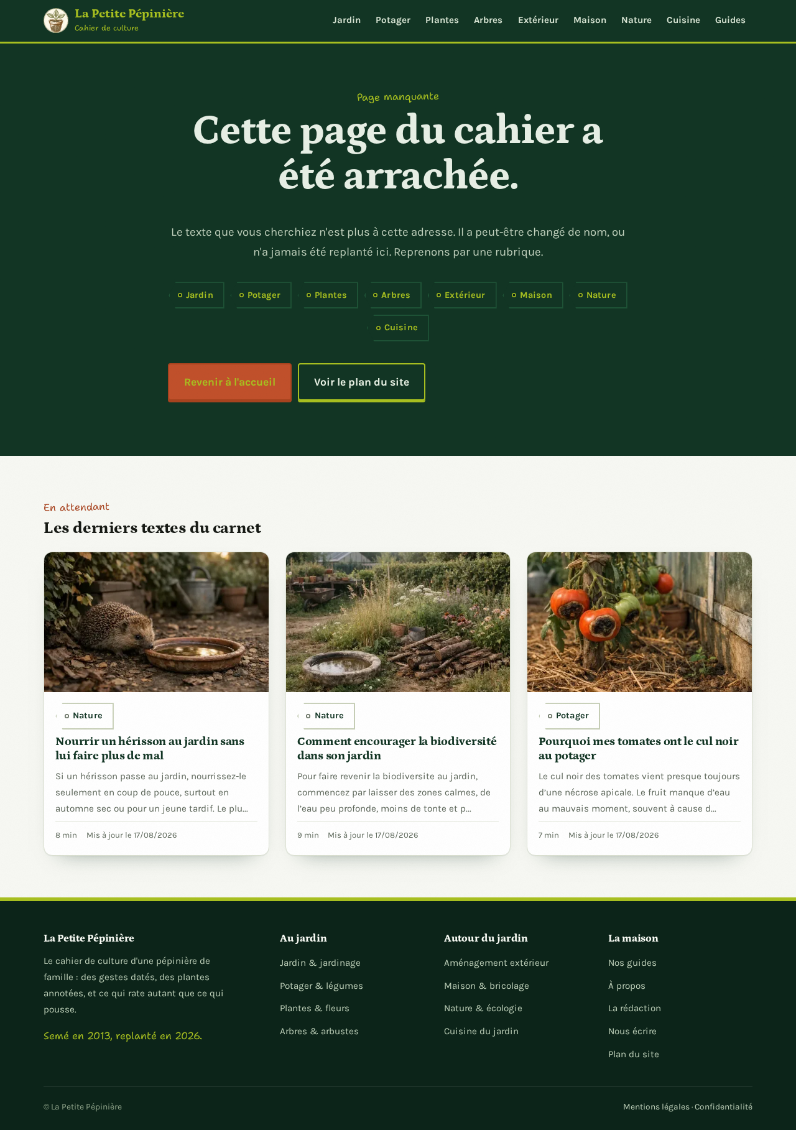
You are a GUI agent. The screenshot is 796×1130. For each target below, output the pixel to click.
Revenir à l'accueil (229, 382)
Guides (730, 19)
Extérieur (538, 19)
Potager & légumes (321, 985)
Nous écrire (632, 1031)
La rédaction (634, 1008)
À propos (627, 985)
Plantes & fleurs (314, 1008)
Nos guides (632, 962)
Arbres (488, 19)
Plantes (442, 19)
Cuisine (683, 19)
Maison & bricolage (486, 985)
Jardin (347, 19)
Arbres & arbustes (319, 1031)
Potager (393, 19)
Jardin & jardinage (320, 962)
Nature (636, 19)
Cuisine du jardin (481, 1031)
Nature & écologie (483, 1008)
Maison (589, 19)
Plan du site (633, 1054)
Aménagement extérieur (496, 962)
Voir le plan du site (361, 382)
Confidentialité (723, 1106)
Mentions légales (656, 1106)
